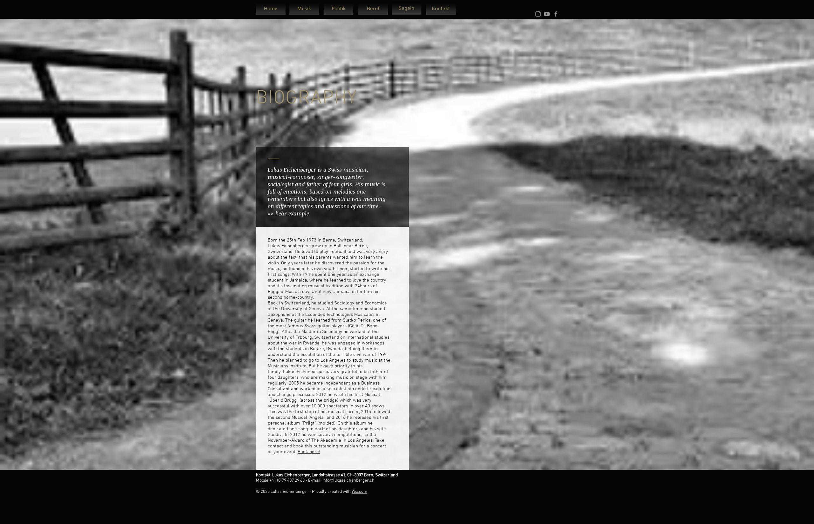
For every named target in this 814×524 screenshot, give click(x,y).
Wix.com (359, 491)
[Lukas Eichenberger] (555, 13)
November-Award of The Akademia (304, 440)
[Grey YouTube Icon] (546, 13)
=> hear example (288, 213)
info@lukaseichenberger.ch (348, 480)
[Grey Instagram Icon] (538, 13)
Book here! (309, 452)
